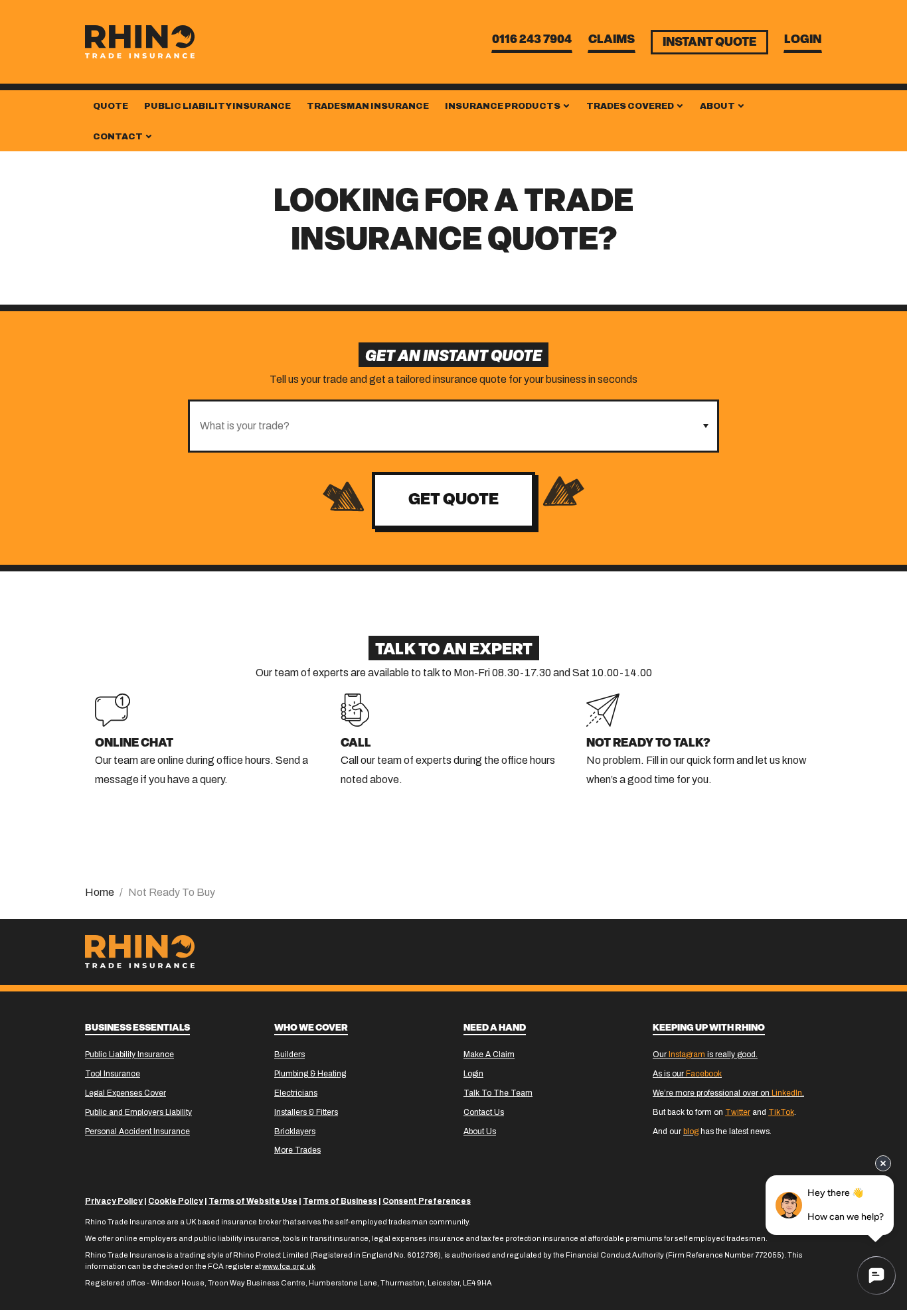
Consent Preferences (426, 1201)
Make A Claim (489, 1054)
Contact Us (483, 1112)
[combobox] (442, 426)
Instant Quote (709, 43)
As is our (687, 1073)
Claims (611, 40)
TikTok (781, 1112)
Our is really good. (705, 1054)
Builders (289, 1054)
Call (356, 744)
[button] (705, 426)
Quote (110, 106)
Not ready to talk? (648, 744)
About (718, 106)
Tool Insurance (112, 1073)
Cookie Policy (175, 1201)
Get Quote (453, 500)
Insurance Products (503, 106)
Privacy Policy (114, 1201)
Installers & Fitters (306, 1112)
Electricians (295, 1093)
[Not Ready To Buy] (602, 709)
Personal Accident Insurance (137, 1131)
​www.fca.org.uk (288, 1266)
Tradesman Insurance (368, 106)
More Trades (297, 1150)
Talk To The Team (498, 1093)
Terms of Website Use (252, 1201)
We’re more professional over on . (728, 1093)
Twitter (737, 1112)
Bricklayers (294, 1131)
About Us (479, 1131)
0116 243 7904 (532, 40)
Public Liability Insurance (217, 106)
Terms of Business (340, 1201)
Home (99, 892)
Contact (118, 136)
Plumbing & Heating (310, 1073)
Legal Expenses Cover (125, 1093)
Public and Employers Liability (138, 1112)
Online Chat (134, 744)
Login (802, 40)
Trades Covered (630, 106)
